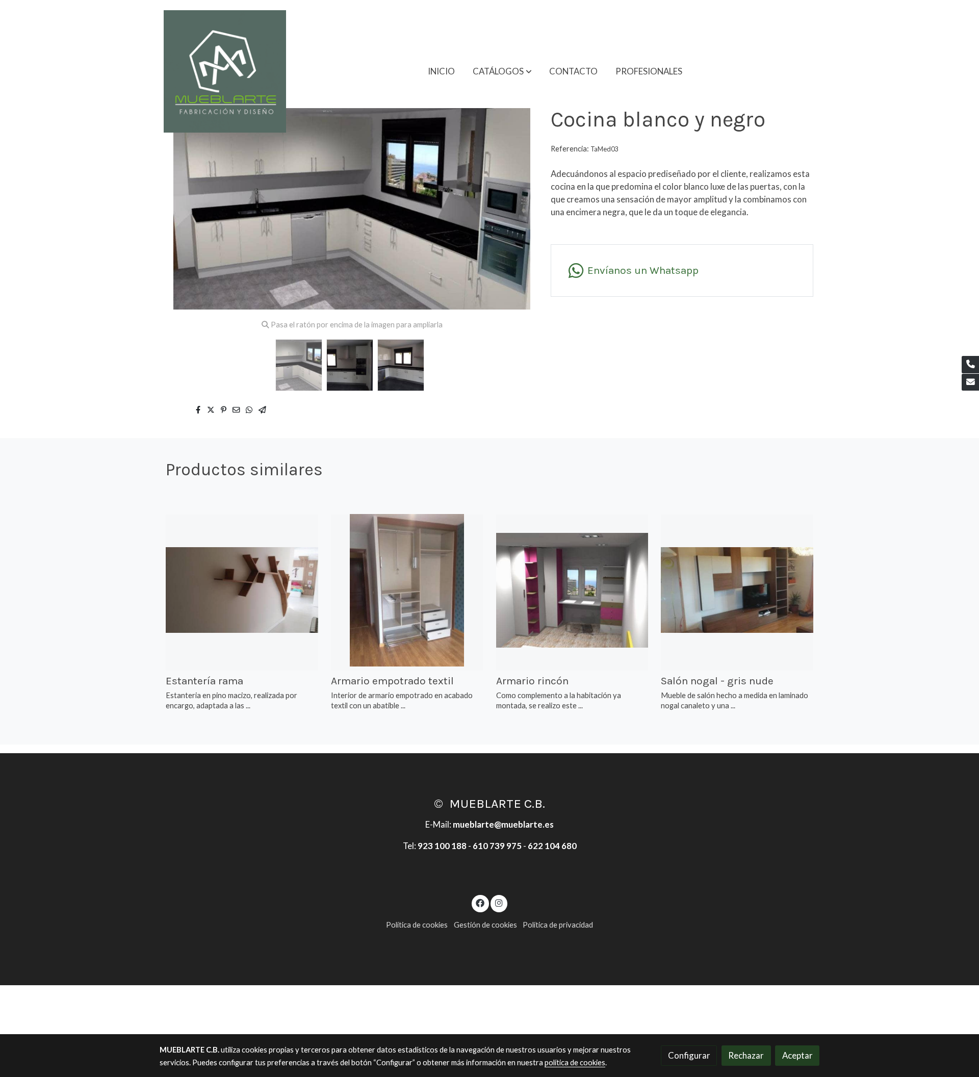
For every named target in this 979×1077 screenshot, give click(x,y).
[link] (225, 71)
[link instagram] (499, 902)
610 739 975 (497, 845)
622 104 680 (552, 845)
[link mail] (970, 382)
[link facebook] (480, 902)
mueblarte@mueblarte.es (503, 824)
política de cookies (575, 1062)
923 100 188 (442, 845)
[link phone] (970, 364)
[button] (502, 71)
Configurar (689, 1055)
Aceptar (797, 1055)
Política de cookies (417, 924)
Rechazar (746, 1055)
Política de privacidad (558, 924)
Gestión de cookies (485, 924)
